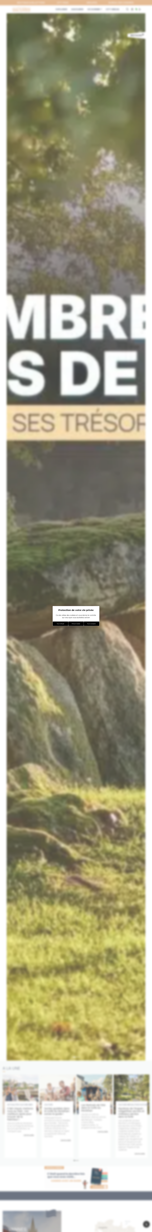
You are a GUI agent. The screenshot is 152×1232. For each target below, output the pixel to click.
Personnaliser (76, 624)
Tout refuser (60, 624)
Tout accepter (91, 624)
